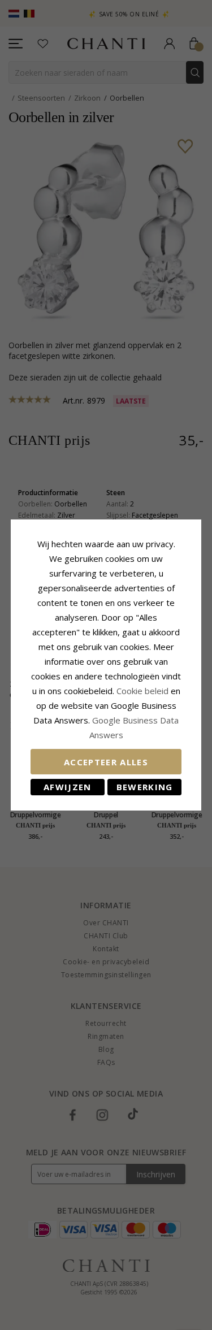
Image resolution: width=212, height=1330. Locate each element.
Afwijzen (68, 786)
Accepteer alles (106, 762)
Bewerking (144, 786)
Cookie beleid (143, 690)
